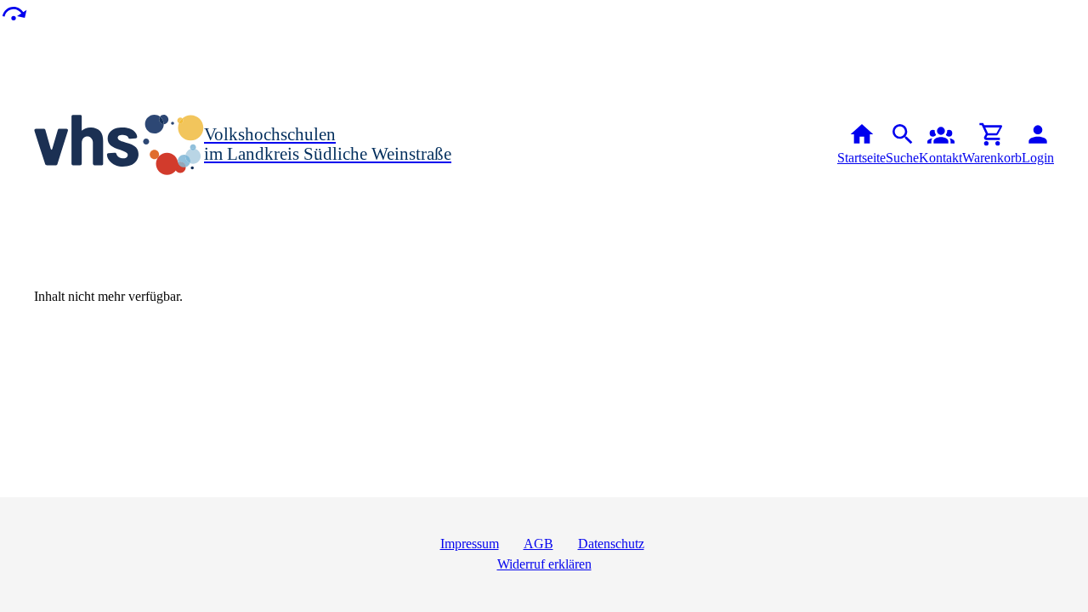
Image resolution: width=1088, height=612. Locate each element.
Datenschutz (611, 543)
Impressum (469, 543)
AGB (538, 543)
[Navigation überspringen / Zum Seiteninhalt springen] (13, 12)
